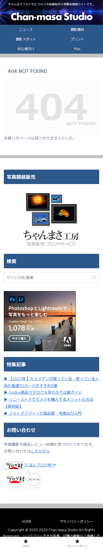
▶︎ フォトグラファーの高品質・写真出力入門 (43, 413)
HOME (27, 521)
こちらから (40, 451)
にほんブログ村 (38, 465)
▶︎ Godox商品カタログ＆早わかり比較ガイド (43, 392)
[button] (94, 277)
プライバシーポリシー (76, 521)
